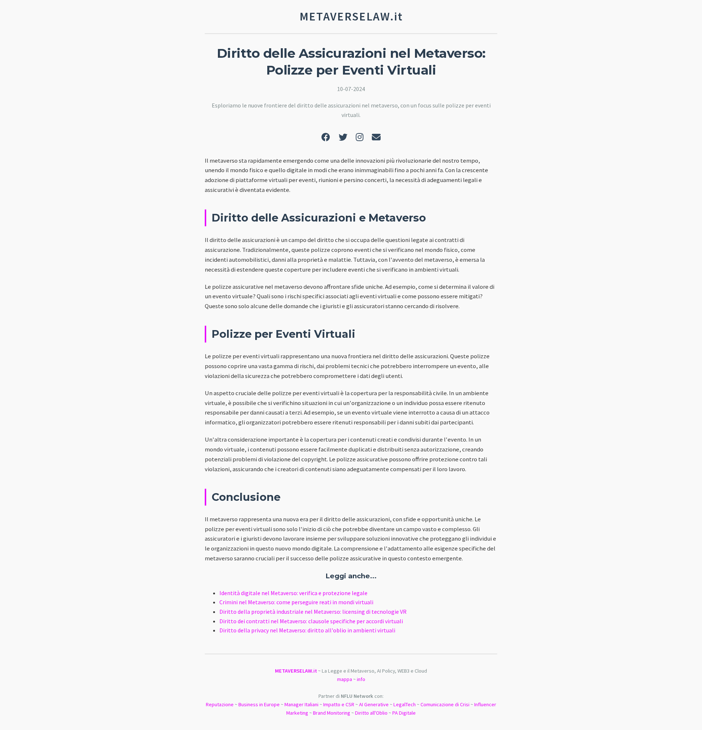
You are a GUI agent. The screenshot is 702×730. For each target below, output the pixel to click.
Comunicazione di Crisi (444, 704)
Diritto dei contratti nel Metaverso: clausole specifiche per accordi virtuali (311, 621)
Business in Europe (259, 704)
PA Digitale (404, 713)
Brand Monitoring (331, 713)
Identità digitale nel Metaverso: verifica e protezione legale (293, 593)
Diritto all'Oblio (371, 713)
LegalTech (404, 704)
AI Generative (374, 704)
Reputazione (220, 704)
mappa (344, 679)
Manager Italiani (301, 704)
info (361, 679)
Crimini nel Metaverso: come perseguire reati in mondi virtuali (296, 602)
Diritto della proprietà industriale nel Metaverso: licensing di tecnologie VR (313, 611)
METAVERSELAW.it (296, 670)
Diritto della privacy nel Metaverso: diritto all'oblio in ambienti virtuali (307, 630)
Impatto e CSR (338, 704)
